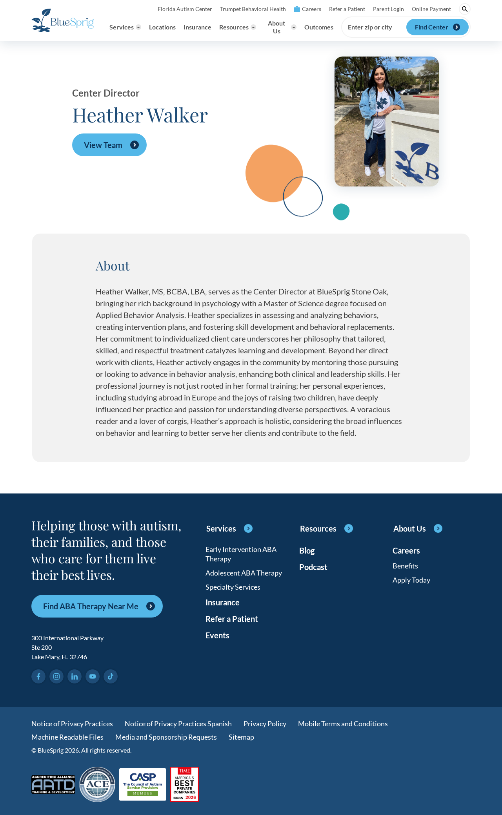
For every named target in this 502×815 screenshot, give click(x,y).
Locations (162, 27)
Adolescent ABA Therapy (244, 572)
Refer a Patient (347, 8)
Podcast (313, 567)
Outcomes (318, 27)
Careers (311, 8)
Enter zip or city (370, 27)
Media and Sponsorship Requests (166, 737)
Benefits (405, 565)
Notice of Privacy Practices (72, 723)
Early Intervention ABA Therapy (241, 554)
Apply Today (411, 580)
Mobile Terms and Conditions (343, 723)
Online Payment (431, 8)
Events (217, 635)
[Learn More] (184, 785)
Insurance (197, 27)
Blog (307, 550)
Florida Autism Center (185, 8)
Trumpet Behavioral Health (253, 8)
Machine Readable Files (67, 737)
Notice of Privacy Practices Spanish (178, 723)
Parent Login (388, 8)
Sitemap (241, 737)
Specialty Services (233, 587)
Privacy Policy (265, 723)
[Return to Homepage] (62, 20)
